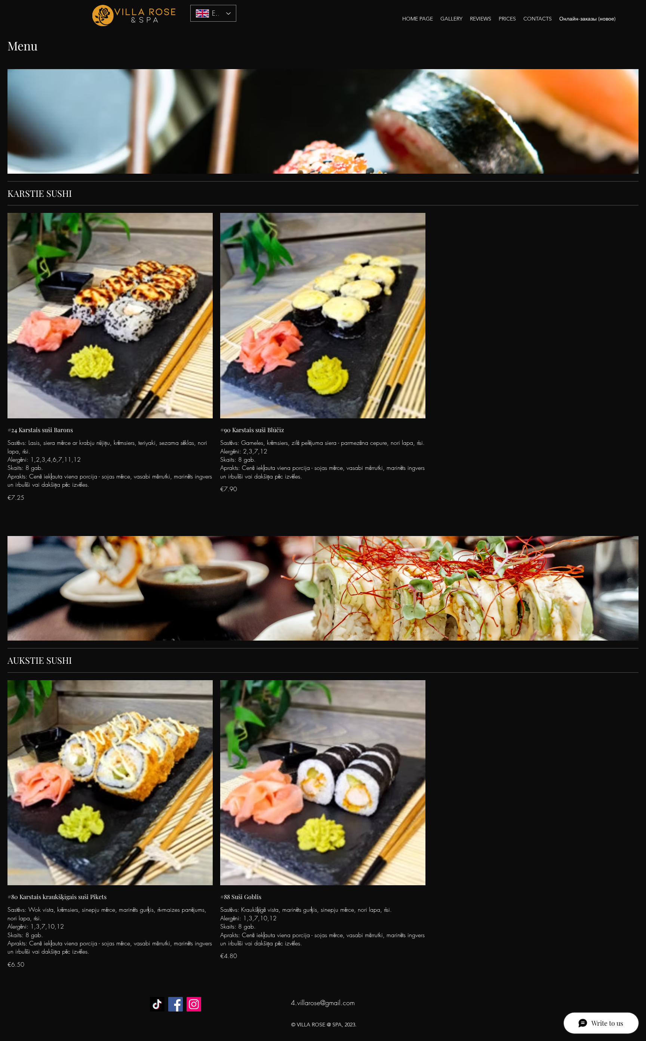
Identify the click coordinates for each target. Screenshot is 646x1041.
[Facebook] (175, 1004)
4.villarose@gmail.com (323, 1002)
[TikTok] (157, 1004)
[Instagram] (194, 1004)
